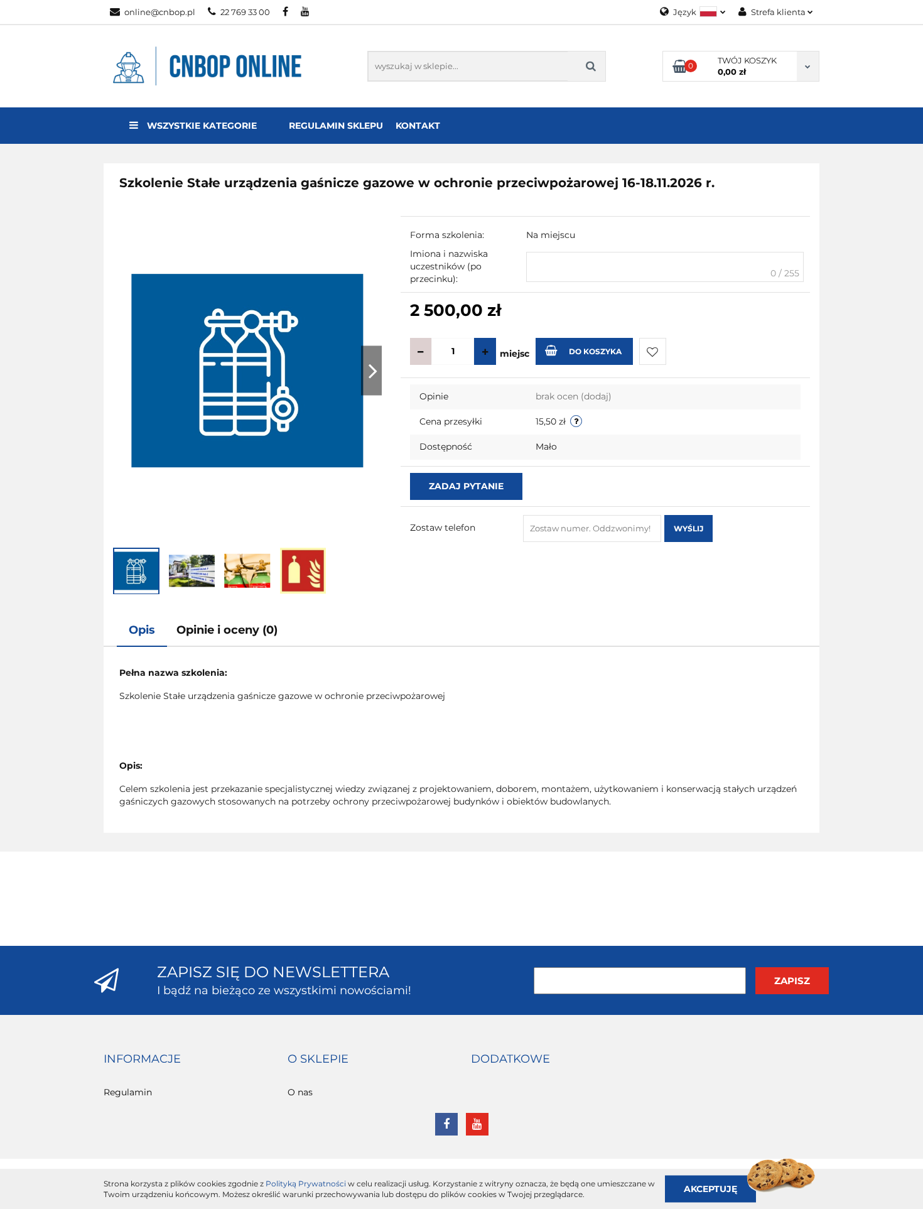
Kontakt (418, 125)
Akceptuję (710, 1188)
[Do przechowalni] (652, 351)
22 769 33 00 (245, 12)
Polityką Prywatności (306, 1183)
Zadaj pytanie (466, 486)
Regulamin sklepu (336, 125)
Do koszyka (595, 351)
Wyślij (688, 528)
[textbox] (665, 267)
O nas (300, 1092)
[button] (142, 1059)
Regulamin (128, 1092)
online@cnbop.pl (159, 12)
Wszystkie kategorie (200, 125)
